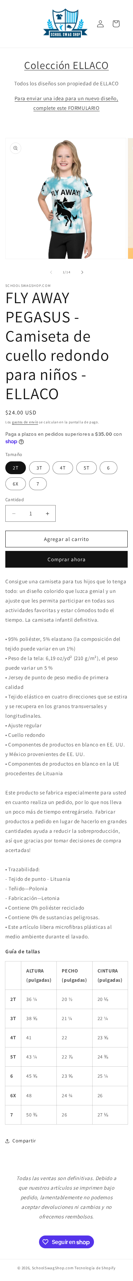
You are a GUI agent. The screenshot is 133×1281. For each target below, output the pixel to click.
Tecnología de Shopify (95, 1267)
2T (15, 468)
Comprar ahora (67, 559)
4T (63, 468)
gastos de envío (25, 422)
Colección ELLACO (66, 65)
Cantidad (14, 500)
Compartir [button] (24, 1140)
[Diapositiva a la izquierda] (51, 272)
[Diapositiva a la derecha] (82, 272)
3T (39, 468)
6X (15, 484)
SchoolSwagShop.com (53, 1267)
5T (86, 468)
